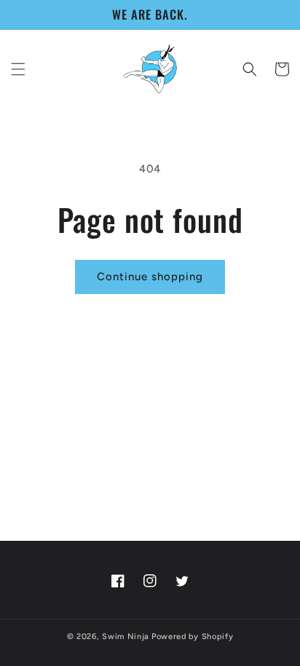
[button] (18, 69)
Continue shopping (150, 276)
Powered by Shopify (192, 636)
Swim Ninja (125, 636)
